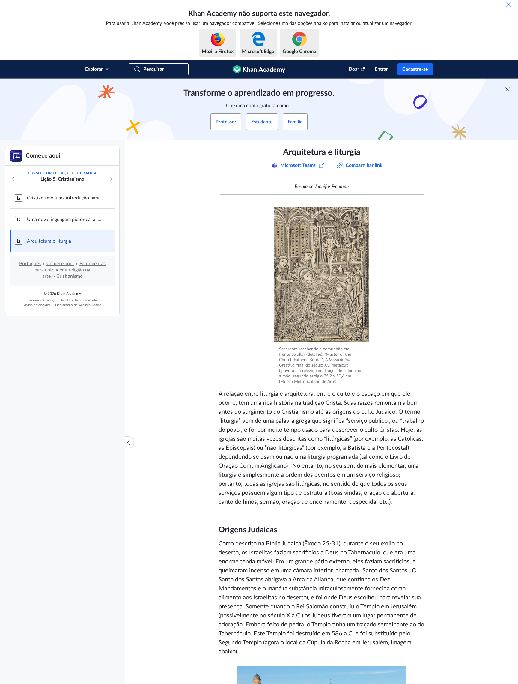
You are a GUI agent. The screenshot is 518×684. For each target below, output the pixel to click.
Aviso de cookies (37, 305)
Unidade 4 (86, 173)
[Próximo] (111, 178)
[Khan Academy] (259, 69)
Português (30, 263)
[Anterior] (13, 178)
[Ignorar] (508, 5)
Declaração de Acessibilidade (78, 305)
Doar (354, 69)
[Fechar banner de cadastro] (507, 89)
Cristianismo (69, 276)
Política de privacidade (79, 300)
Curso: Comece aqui (49, 173)
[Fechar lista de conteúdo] (129, 442)
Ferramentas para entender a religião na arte (70, 270)
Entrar (381, 69)
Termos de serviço (42, 300)
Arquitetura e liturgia (49, 241)
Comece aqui (60, 263)
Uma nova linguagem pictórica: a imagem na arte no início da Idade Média (66, 219)
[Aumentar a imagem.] (321, 274)
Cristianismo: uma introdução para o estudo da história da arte (66, 198)
